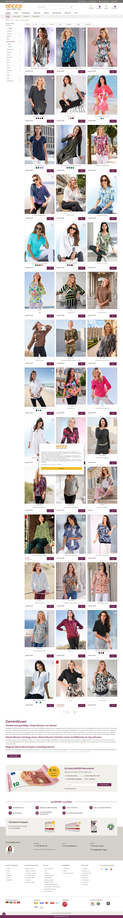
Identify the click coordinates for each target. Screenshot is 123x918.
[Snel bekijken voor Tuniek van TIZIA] (81, 316)
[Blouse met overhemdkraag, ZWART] (72, 265)
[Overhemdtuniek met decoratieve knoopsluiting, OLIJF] (73, 168)
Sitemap (8, 868)
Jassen (8, 60)
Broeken (8, 54)
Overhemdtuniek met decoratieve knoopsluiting (71, 165)
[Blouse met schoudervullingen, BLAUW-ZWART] (36, 702)
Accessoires (9, 33)
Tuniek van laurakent (39, 360)
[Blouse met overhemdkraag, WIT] (74, 265)
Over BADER (66, 868)
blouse (71, 700)
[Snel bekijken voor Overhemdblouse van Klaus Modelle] (81, 510)
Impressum (46, 873)
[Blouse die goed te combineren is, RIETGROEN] (40, 410)
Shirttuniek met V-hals (39, 165)
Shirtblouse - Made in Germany (70, 603)
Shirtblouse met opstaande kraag (102, 360)
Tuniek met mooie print (102, 507)
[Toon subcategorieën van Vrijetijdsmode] (20, 49)
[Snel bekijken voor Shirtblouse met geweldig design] (113, 170)
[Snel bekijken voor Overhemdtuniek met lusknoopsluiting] (50, 268)
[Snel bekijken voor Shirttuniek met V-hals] (50, 170)
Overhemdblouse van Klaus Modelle (70, 507)
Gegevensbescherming (69, 788)
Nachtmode (9, 70)
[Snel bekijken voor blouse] (81, 705)
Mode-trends (85, 882)
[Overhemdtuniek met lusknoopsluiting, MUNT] (40, 265)
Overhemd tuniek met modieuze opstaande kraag (71, 68)
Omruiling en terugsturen (31, 873)
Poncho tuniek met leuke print (102, 555)
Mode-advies (85, 877)
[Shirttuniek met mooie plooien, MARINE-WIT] (38, 118)
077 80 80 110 (41, 846)
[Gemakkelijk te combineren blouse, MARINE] (99, 653)
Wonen (8, 877)
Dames (8, 871)
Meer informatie (14, 756)
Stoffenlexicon (85, 875)
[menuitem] (8, 13)
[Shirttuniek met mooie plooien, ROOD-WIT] (40, 118)
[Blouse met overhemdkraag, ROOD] (70, 265)
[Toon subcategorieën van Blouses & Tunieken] (20, 41)
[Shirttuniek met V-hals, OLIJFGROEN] (38, 168)
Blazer (8, 39)
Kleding (10, 28)
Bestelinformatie (85, 871)
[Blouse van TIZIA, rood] (71, 118)
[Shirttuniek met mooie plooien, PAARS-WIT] (36, 118)
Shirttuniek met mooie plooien (39, 116)
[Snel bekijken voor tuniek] (50, 316)
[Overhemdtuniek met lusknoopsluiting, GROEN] (36, 265)
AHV (45, 871)
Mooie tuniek (71, 650)
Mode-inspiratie (85, 880)
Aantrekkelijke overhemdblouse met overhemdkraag (102, 68)
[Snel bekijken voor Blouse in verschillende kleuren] (50, 510)
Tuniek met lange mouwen (102, 603)
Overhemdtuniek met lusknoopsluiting (39, 263)
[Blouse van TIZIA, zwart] (73, 118)
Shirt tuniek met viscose (102, 263)
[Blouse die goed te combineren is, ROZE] (38, 410)
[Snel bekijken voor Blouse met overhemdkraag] (81, 268)
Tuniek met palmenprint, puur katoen (102, 116)
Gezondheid (9, 880)
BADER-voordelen (29, 868)
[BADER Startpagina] (14, 7)
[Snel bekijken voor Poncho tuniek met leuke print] (113, 558)
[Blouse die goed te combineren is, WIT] (42, 410)
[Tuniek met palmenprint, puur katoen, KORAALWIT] (103, 118)
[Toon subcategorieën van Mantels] (20, 68)
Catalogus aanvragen (30, 882)
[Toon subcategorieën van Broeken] (20, 54)
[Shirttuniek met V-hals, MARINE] (36, 168)
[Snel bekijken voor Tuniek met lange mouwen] (113, 606)
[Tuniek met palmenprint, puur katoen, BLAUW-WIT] (101, 118)
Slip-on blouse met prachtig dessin (39, 555)
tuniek (39, 312)
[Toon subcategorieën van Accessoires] (20, 34)
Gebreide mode (10, 81)
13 (74, 712)
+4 (43, 265)
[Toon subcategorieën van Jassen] (20, 60)
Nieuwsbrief (28, 880)
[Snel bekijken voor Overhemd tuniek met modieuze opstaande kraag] (81, 71)
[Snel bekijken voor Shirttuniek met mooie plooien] (50, 121)
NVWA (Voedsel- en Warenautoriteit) (52, 886)
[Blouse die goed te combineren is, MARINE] (36, 410)
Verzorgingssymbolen (86, 873)
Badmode (9, 36)
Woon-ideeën (85, 884)
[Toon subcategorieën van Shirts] (20, 78)
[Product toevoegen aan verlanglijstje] (52, 30)
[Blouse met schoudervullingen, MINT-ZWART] (40, 702)
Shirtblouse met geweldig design (102, 165)
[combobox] (55, 7)
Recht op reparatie (48, 891)
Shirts (8, 78)
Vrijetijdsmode (10, 49)
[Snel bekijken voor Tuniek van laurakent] (50, 363)
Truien (8, 73)
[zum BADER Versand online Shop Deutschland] (7, 902)
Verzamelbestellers (30, 875)
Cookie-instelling (48, 877)
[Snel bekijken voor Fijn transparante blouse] (113, 218)
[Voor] (78, 712)
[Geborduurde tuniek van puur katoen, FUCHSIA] (37, 460)
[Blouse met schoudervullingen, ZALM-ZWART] (38, 702)
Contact (65, 871)
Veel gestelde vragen (30, 877)
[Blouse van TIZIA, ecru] (69, 118)
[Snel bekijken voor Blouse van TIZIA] (81, 121)
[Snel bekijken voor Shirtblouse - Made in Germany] (81, 606)
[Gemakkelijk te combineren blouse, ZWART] (103, 653)
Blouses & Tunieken (11, 41)
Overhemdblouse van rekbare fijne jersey (39, 68)
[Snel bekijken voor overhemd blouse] (81, 413)
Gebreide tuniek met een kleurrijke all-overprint (71, 360)
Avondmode (9, 31)
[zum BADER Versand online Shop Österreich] (14, 902)
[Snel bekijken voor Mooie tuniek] (81, 655)
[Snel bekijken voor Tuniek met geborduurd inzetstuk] (113, 413)
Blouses (9, 44)
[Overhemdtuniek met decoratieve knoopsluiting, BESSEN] (67, 168)
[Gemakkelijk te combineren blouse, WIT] (105, 653)
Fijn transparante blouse (102, 215)
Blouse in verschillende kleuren (39, 507)
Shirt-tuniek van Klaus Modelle (39, 650)
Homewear (9, 52)
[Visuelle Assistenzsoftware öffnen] (107, 903)
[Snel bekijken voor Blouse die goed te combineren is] (50, 413)
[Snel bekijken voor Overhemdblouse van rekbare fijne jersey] (50, 71)
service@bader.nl (70, 846)
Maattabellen (85, 868)
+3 (74, 167)
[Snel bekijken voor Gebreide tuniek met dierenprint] (113, 462)
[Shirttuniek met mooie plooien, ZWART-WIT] (42, 118)
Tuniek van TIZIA (70, 312)
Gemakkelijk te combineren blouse (102, 650)
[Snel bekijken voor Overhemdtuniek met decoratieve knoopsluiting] (81, 170)
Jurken (8, 65)
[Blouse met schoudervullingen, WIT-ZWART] (42, 702)
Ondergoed (9, 875)
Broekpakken (9, 57)
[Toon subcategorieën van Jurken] (20, 65)
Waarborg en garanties (49, 880)
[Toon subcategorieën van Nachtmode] (20, 70)
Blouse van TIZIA (70, 116)
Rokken (8, 75)
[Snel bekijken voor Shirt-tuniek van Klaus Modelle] (50, 655)
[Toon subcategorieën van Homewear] (20, 52)
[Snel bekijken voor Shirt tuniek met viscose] (113, 268)
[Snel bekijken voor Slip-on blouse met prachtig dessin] (50, 558)
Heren (8, 873)
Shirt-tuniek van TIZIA (102, 312)
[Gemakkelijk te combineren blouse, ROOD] (101, 653)
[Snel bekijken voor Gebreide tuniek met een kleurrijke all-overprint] (81, 363)
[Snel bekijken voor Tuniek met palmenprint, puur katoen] (113, 121)
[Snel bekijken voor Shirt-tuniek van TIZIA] (113, 316)
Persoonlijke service (82, 1)
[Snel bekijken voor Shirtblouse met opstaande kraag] (113, 363)
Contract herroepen (48, 868)
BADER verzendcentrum (68, 873)
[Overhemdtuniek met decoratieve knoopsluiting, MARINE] (71, 168)
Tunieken (10, 46)
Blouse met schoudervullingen (39, 700)
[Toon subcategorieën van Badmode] (20, 36)
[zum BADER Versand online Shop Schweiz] (18, 902)
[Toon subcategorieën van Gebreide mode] (20, 81)
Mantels (8, 67)
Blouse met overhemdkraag (71, 263)
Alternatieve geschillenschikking (51, 884)
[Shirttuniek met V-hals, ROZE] (40, 168)
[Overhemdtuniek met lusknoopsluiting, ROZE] (42, 265)
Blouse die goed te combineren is (39, 408)
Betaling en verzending (30, 871)
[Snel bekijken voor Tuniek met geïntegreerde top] (50, 218)
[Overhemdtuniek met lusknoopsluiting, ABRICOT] (38, 265)
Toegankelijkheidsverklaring (50, 889)
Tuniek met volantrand (39, 603)
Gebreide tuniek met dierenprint (102, 457)
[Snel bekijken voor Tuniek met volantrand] (50, 606)
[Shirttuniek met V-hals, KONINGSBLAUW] (42, 168)
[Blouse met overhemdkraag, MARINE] (68, 265)
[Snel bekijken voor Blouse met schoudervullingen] (50, 705)
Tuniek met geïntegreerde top (39, 215)
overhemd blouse (71, 408)
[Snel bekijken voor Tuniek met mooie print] (113, 510)
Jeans (8, 62)
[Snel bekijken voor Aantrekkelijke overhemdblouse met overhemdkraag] (113, 71)
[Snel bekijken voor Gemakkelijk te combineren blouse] (113, 655)
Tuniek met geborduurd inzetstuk (102, 408)
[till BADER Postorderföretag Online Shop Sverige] (10, 902)
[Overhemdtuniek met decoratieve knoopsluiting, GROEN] (69, 168)
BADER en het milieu (48, 882)
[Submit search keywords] (71, 7)
